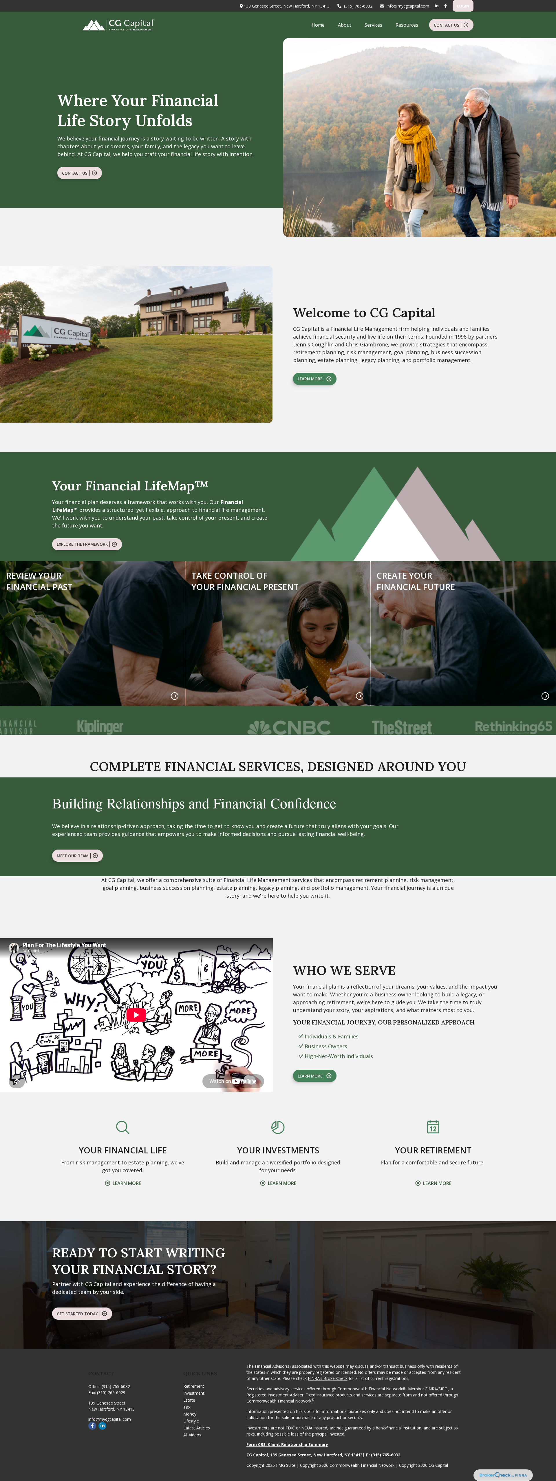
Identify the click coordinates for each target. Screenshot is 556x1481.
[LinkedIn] (436, 6)
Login (463, 6)
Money (189, 1414)
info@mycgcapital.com (408, 6)
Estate (189, 1400)
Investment (193, 1393)
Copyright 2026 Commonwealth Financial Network (347, 1465)
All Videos (192, 1435)
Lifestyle (191, 1421)
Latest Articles (196, 1428)
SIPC (442, 1388)
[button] (318, 24)
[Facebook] (445, 6)
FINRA (431, 1388)
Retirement (193, 1386)
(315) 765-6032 (358, 6)
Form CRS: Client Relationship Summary (287, 1444)
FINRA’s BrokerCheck (328, 1378)
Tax (186, 1407)
